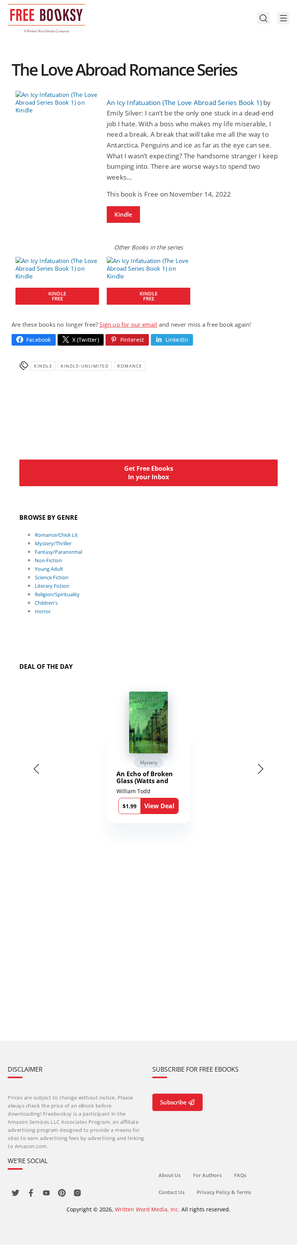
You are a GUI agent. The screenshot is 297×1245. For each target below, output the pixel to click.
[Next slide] (260, 769)
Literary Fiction (52, 585)
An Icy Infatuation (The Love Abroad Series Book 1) (184, 102)
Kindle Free (57, 296)
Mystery (148, 762)
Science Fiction (51, 577)
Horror (43, 611)
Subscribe (173, 1102)
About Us (170, 1175)
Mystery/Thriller (53, 543)
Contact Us (171, 1192)
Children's (46, 602)
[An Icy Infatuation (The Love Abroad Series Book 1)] (57, 102)
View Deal (159, 806)
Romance (129, 366)
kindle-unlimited (85, 366)
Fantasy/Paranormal (58, 551)
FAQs (240, 1175)
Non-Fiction (48, 560)
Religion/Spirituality (57, 594)
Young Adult (49, 568)
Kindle (123, 214)
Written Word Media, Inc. (147, 1209)
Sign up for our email (128, 324)
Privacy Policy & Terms (224, 1192)
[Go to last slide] (36, 769)
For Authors (207, 1175)
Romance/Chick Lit (56, 534)
